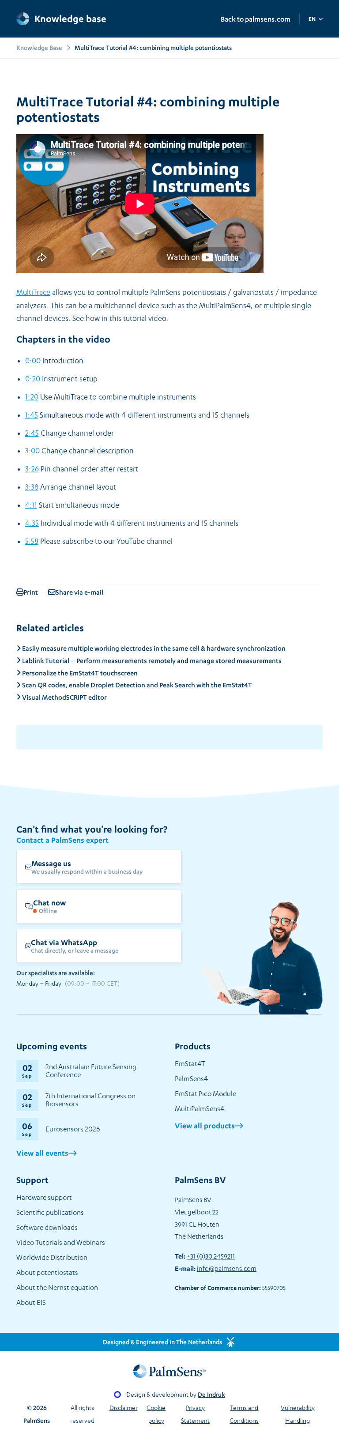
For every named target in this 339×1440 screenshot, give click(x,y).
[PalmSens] (169, 1371)
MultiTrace (33, 292)
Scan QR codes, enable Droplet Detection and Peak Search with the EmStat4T (136, 685)
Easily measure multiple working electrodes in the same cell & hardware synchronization (153, 648)
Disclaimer (123, 1407)
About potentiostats (47, 1272)
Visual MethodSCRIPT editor (64, 697)
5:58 (31, 541)
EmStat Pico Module (205, 1093)
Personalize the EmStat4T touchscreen (79, 673)
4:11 (31, 505)
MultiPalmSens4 (199, 1109)
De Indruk (211, 1394)
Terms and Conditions (244, 1414)
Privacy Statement (195, 1414)
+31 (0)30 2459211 (211, 1256)
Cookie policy (156, 1414)
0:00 (33, 360)
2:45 (32, 433)
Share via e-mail (79, 592)
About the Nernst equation (57, 1287)
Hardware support (44, 1197)
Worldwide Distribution (51, 1257)
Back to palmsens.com (255, 19)
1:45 (31, 415)
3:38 (31, 487)
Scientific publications (50, 1212)
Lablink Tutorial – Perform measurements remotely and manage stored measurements (151, 660)
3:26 (32, 468)
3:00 (32, 450)
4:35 (32, 523)
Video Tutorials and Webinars (60, 1242)
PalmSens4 (191, 1078)
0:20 (32, 378)
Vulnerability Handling (298, 1414)
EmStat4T (190, 1063)
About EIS (31, 1302)
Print (31, 592)
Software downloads (47, 1227)
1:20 (31, 396)
